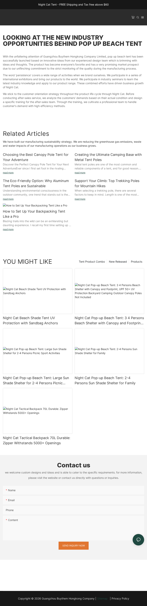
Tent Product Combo (92, 261)
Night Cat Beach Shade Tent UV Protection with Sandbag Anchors (30, 320)
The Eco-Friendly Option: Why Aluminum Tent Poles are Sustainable (36, 183)
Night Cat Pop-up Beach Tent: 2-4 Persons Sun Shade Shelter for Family (105, 380)
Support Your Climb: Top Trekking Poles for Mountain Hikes (107, 183)
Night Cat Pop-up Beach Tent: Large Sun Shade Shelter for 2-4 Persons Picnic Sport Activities (36, 381)
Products (136, 261)
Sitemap (103, 598)
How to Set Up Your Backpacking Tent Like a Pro (34, 213)
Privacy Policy (120, 598)
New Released (118, 261)
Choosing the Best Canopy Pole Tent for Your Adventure (36, 157)
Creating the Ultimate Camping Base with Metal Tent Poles (108, 157)
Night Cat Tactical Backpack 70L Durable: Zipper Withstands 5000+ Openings (36, 440)
